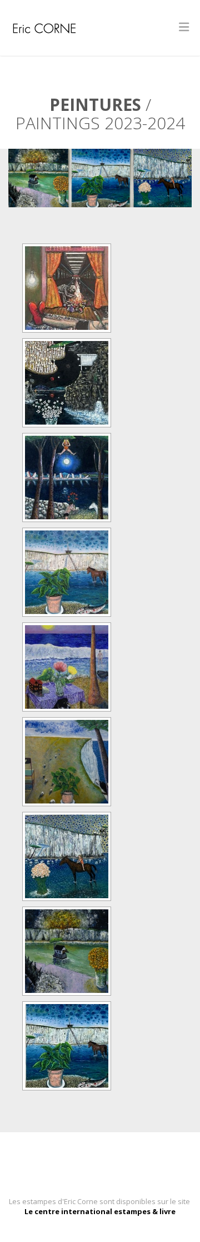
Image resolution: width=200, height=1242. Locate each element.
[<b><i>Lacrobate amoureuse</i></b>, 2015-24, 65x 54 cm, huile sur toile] (66, 477)
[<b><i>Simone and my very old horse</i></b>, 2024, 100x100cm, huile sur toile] (66, 856)
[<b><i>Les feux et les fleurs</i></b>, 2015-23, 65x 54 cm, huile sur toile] (66, 383)
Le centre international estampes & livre (100, 1211)
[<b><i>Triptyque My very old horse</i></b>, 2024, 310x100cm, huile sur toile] (66, 1046)
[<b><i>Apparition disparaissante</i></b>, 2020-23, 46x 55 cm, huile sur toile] (66, 288)
